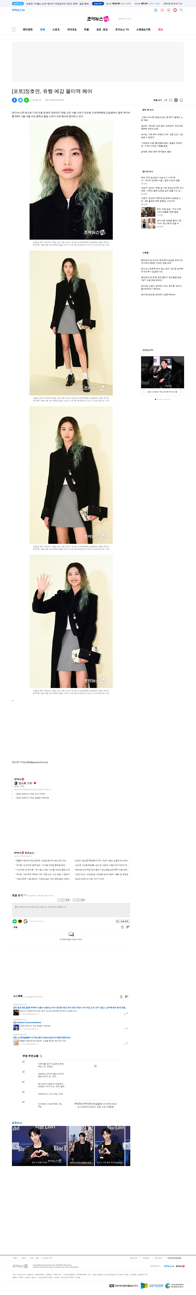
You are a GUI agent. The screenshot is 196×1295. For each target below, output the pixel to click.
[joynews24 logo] (98, 18)
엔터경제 (28, 29)
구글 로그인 (25, 921)
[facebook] (14, 100)
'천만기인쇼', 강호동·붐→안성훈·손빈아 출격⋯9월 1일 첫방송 (101, 874)
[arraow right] (126, 1146)
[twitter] (20, 100)
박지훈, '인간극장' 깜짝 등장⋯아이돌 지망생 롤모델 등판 (40, 865)
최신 (160, 29)
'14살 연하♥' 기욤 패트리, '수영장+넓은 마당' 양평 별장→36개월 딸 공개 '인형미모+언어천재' (55, 878)
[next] (181, 391)
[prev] (144, 391)
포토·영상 (102, 29)
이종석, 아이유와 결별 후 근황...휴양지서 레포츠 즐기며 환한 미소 (57, 3)
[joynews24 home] (180, 1266)
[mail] (171, 100)
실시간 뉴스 (147, 171)
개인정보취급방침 (174, 1258)
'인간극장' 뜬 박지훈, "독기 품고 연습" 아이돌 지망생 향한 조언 (43, 869)
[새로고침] (121, 997)
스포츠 (56, 29)
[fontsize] (165, 100)
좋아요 (35, 783)
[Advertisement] (39, 826)
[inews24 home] (169, 1266)
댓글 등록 (124, 921)
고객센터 (145, 1258)
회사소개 (133, 1258)
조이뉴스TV (47, 1258)
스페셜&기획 (143, 29)
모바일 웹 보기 (155, 1266)
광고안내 (158, 1258)
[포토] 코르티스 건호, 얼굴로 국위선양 (32, 798)
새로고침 (35, 852)
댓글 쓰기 (157, 100)
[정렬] (127, 997)
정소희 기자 (25, 783)
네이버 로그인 (14, 921)
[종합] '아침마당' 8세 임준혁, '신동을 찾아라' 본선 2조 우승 (41, 860)
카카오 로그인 (20, 921)
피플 (86, 29)
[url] (176, 100)
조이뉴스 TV (122, 29)
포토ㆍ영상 (34, 1258)
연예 (42, 29)
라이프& (72, 29)
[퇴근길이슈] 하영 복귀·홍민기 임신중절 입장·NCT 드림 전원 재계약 (104, 869)
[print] (181, 100)
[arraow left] (15, 1146)
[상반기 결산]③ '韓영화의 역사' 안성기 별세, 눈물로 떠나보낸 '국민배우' (106, 860)
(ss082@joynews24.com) (36, 762)
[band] (26, 100)
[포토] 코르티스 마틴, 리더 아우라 (30, 794)
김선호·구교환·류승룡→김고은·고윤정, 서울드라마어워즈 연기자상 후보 (106, 865)
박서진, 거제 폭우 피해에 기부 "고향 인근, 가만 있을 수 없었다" (43, 874)
